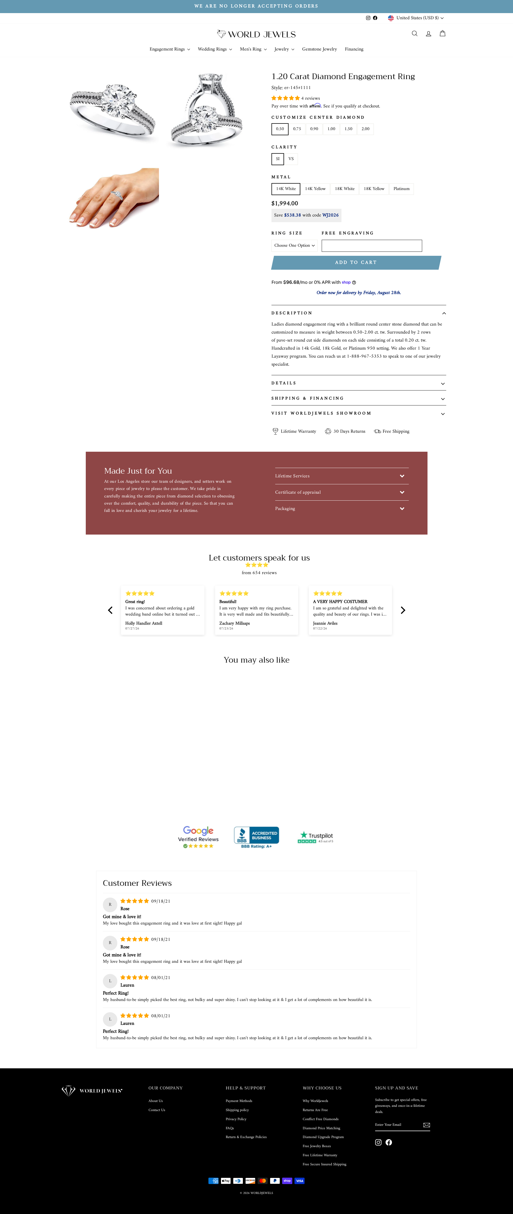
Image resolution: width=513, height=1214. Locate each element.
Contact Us (157, 1110)
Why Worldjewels (315, 1101)
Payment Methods (239, 1101)
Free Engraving (348, 233)
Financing (354, 49)
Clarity (284, 147)
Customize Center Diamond (318, 117)
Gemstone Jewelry (319, 49)
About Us (156, 1101)
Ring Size (287, 233)
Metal (281, 177)
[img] (259, 565)
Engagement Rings (168, 49)
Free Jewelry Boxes (317, 1146)
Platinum (402, 189)
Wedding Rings (213, 49)
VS (291, 159)
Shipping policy (237, 1110)
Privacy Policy (236, 1119)
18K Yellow (374, 189)
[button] (286, 98)
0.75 (297, 129)
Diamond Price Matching (321, 1128)
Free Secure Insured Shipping (324, 1164)
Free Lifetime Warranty (320, 1155)
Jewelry (282, 49)
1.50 (348, 129)
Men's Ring (251, 49)
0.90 (314, 129)
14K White (286, 189)
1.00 (331, 129)
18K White (345, 189)
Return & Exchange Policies (246, 1137)
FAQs (230, 1128)
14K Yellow (315, 189)
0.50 (280, 129)
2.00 (366, 129)
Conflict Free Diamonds (321, 1119)
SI (277, 159)
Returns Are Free (315, 1110)
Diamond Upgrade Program (323, 1137)
